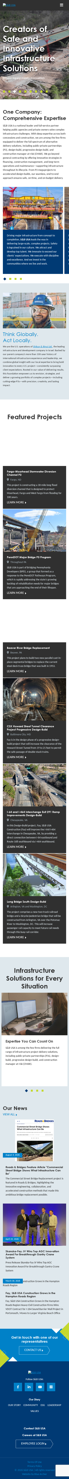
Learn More (15, 502)
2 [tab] (10, 279)
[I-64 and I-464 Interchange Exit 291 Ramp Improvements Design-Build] (34, 808)
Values (34, 1411)
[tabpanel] (33, 230)
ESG (43, 1405)
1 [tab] (4, 279)
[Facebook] (18, 1387)
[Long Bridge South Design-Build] (34, 899)
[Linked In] (29, 1387)
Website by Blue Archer (34, 1474)
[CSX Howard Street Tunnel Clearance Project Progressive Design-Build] (34, 720)
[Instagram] (51, 1387)
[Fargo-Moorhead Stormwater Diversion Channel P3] (34, 466)
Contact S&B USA (34, 1428)
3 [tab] (15, 279)
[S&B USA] (34, 1372)
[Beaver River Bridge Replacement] (34, 639)
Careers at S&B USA (34, 1435)
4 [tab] (20, 279)
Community (30, 1405)
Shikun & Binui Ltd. (42, 346)
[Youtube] (40, 1387)
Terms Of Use (34, 1462)
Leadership (54, 1405)
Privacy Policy (34, 1466)
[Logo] (16, 5)
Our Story (14, 1405)
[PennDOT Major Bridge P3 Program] (34, 554)
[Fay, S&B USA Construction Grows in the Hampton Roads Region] (34, 1299)
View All (9, 1114)
